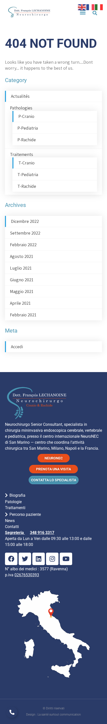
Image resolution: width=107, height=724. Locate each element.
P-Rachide (26, 140)
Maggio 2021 (21, 291)
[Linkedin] (38, 559)
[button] (83, 12)
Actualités (20, 96)
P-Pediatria (27, 128)
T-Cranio (26, 163)
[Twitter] (25, 559)
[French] (90, 6)
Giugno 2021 (21, 280)
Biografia (17, 495)
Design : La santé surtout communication (53, 714)
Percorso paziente (25, 514)
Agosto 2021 (21, 256)
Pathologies (21, 108)
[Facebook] (11, 559)
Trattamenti (15, 507)
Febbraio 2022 (23, 244)
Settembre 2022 (25, 233)
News (10, 520)
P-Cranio (26, 116)
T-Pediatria (27, 174)
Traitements (21, 154)
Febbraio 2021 (23, 315)
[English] (82, 6)
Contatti (12, 526)
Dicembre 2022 (25, 221)
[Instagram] (52, 559)
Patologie (13, 501)
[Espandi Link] (11, 712)
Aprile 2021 (20, 303)
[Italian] (99, 6)
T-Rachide (26, 186)
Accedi (17, 346)
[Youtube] (66, 559)
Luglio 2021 (21, 268)
